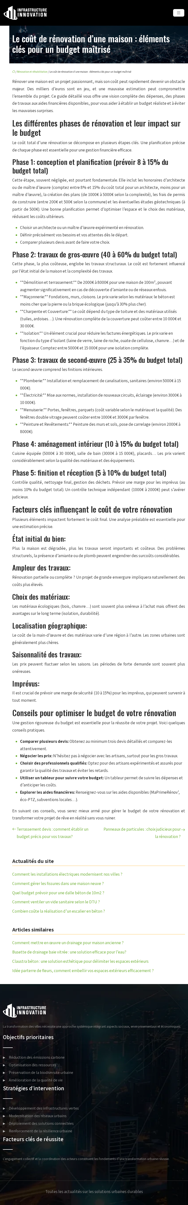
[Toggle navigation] (178, 13)
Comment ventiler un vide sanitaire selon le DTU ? (56, 902)
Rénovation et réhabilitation (32, 71)
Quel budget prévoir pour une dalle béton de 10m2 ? (58, 892)
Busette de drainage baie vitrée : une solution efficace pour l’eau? (69, 952)
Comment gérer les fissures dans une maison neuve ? (58, 883)
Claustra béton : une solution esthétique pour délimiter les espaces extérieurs (80, 961)
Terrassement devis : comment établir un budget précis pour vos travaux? (52, 832)
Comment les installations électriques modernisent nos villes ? (67, 874)
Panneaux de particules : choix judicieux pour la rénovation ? (142, 832)
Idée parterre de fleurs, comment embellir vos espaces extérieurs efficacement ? (83, 970)
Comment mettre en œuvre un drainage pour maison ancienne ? (68, 942)
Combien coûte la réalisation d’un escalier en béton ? (58, 911)
